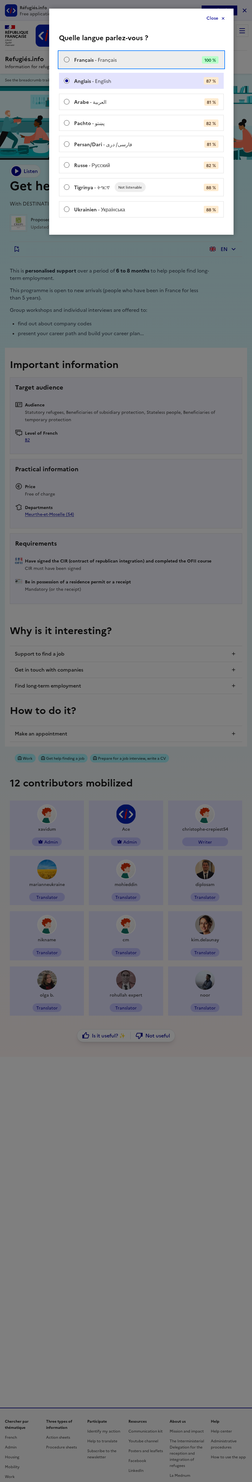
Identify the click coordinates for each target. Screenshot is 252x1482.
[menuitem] (141, 60)
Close (212, 18)
